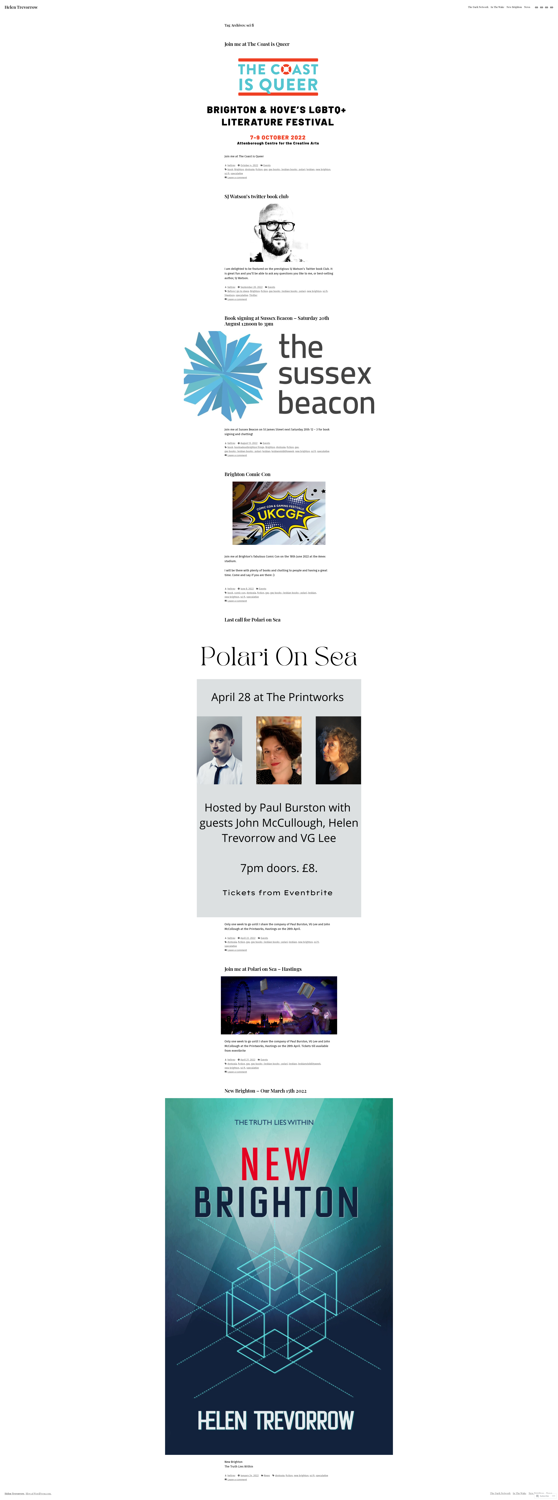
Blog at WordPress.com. (38, 1493)
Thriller (253, 295)
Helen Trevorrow (21, 7)
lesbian (310, 169)
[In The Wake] (541, 7)
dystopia (249, 169)
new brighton (323, 169)
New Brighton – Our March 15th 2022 (265, 1090)
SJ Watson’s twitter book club (256, 196)
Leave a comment (237, 178)
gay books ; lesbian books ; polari (287, 169)
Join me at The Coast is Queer (257, 43)
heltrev (231, 165)
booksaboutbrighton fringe (249, 447)
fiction (259, 169)
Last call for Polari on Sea (252, 619)
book (230, 169)
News (527, 7)
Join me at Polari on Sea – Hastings (263, 968)
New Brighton (514, 7)
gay (266, 169)
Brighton (239, 169)
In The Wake (497, 7)
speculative (237, 173)
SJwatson (230, 295)
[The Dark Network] (537, 7)
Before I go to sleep (238, 291)
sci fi (227, 173)
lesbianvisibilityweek (282, 451)
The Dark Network (478, 7)
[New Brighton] (546, 7)
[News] (551, 7)
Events (267, 165)
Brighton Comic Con (248, 474)
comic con (239, 592)
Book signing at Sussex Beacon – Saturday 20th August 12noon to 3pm (277, 321)
